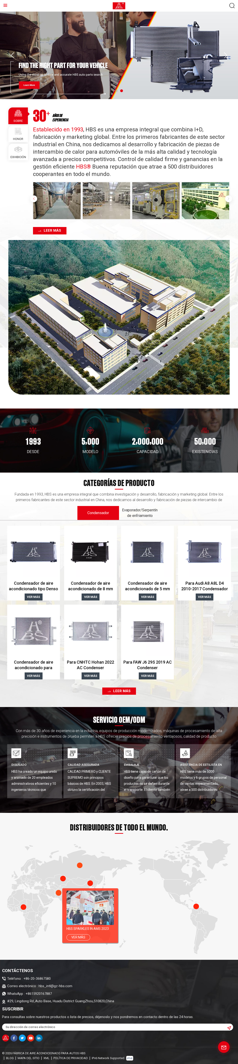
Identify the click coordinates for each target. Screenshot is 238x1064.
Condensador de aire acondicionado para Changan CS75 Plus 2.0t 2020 (33, 665)
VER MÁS (33, 597)
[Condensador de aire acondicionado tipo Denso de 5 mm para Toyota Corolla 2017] (34, 552)
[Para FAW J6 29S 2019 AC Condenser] (147, 631)
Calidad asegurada (83, 764)
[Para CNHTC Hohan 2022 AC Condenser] (91, 631)
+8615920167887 (39, 994)
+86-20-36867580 (37, 978)
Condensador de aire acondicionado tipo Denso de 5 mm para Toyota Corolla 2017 (33, 586)
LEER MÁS (52, 230)
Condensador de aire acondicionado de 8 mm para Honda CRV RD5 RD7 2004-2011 (90, 586)
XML (46, 1058)
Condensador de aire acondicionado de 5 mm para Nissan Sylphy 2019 (147, 586)
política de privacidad (70, 1058)
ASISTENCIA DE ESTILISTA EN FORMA (201, 765)
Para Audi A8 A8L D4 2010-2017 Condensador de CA (204, 586)
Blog (10, 1058)
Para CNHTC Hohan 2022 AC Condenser (90, 665)
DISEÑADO (18, 764)
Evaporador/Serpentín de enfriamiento (140, 513)
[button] (116, 90)
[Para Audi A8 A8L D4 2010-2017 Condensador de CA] (204, 552)
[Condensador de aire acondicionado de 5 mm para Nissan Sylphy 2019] (147, 552)
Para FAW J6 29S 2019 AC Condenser (147, 665)
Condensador (98, 513)
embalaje (131, 764)
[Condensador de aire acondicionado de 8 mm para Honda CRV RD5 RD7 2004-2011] (91, 552)
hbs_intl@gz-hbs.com (55, 986)
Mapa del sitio (29, 1058)
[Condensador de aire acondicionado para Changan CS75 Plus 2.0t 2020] (34, 631)
